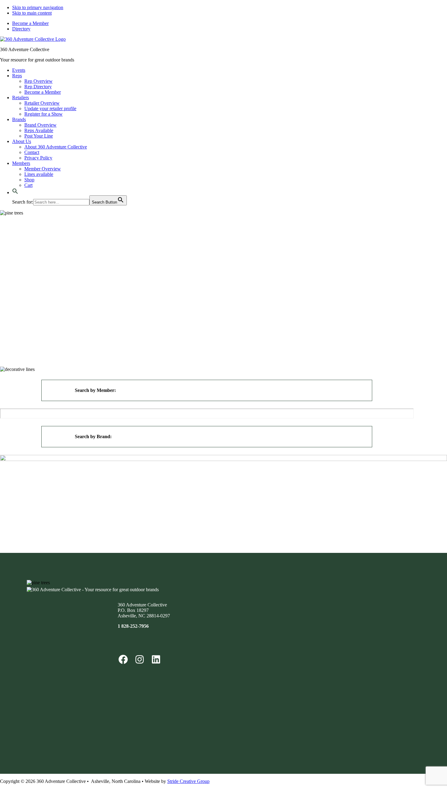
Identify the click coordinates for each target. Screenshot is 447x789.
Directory (21, 28)
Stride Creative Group (188, 781)
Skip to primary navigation (37, 7)
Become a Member (30, 23)
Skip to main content (32, 13)
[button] (15, 192)
